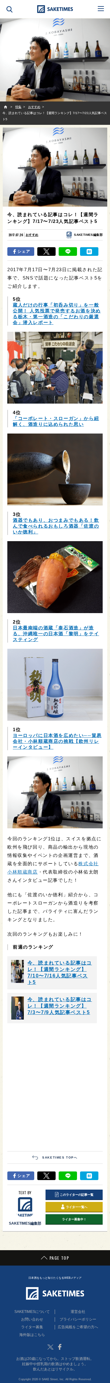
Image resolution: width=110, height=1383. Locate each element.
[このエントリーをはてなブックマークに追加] (89, 251)
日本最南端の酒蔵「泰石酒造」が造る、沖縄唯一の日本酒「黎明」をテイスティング (56, 633)
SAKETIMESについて (32, 1312)
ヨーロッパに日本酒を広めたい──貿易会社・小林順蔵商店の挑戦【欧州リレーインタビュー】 (57, 741)
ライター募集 (32, 1327)
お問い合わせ (32, 1319)
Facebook (60, 1347)
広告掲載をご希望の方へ (78, 1327)
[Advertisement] (55, 1086)
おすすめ (32, 234)
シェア (24, 251)
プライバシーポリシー (78, 1319)
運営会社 (78, 1312)
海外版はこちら (32, 1335)
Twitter (50, 1347)
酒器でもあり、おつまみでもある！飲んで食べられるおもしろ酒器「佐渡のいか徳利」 (56, 525)
